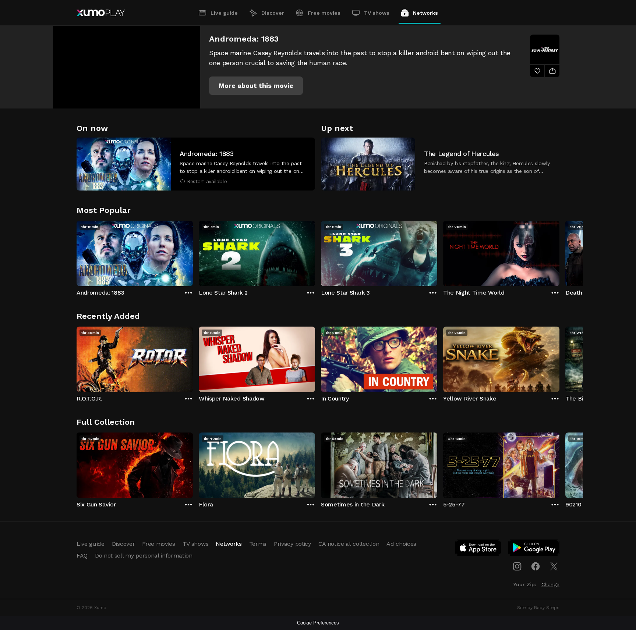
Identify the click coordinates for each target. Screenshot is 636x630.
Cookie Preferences (318, 623)
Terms (257, 543)
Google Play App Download (534, 549)
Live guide (224, 13)
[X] (553, 566)
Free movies (324, 13)
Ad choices (401, 543)
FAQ (82, 555)
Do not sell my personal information (143, 555)
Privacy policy (292, 543)
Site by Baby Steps (538, 607)
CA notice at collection (348, 543)
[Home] (101, 13)
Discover (272, 13)
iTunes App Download (478, 549)
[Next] (559, 251)
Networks (425, 13)
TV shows (376, 13)
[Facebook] (535, 566)
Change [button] (550, 584)
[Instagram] (517, 566)
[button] (256, 85)
